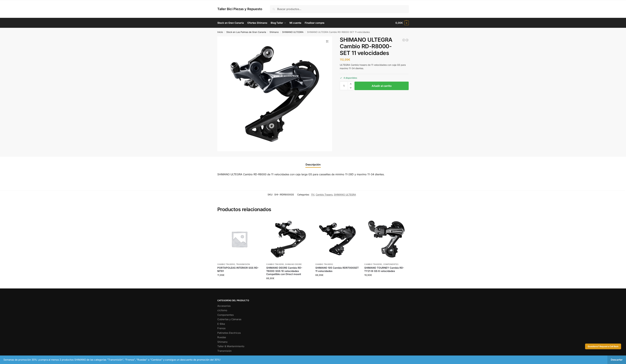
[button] (402, 23)
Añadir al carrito (382, 85)
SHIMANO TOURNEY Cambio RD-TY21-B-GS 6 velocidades (384, 269)
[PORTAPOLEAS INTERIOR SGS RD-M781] (239, 239)
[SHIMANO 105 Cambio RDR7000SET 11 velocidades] (337, 239)
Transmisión (243, 264)
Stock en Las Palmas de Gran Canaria (246, 32)
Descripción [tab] (313, 164)
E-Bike (221, 323)
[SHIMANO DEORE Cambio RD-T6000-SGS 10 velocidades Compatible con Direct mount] (288, 239)
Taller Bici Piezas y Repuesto (239, 9)
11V (312, 194)
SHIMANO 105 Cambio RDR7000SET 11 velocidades (337, 269)
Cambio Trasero (324, 194)
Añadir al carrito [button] (239, 281)
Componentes (391, 264)
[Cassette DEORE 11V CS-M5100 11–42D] (403, 40)
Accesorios (224, 305)
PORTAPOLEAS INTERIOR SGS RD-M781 (238, 269)
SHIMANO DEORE (293, 264)
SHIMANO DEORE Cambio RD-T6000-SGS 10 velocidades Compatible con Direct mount (284, 271)
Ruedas (221, 337)
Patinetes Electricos (229, 332)
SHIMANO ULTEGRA (292, 32)
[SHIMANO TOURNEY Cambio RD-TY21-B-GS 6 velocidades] (386, 239)
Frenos (221, 328)
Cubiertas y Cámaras (229, 319)
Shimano (274, 32)
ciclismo (222, 310)
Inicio (220, 32)
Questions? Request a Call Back (603, 346)
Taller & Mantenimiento (230, 346)
